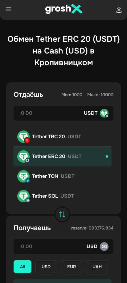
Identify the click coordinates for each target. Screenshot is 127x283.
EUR (71, 266)
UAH (97, 266)
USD (46, 266)
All (22, 266)
